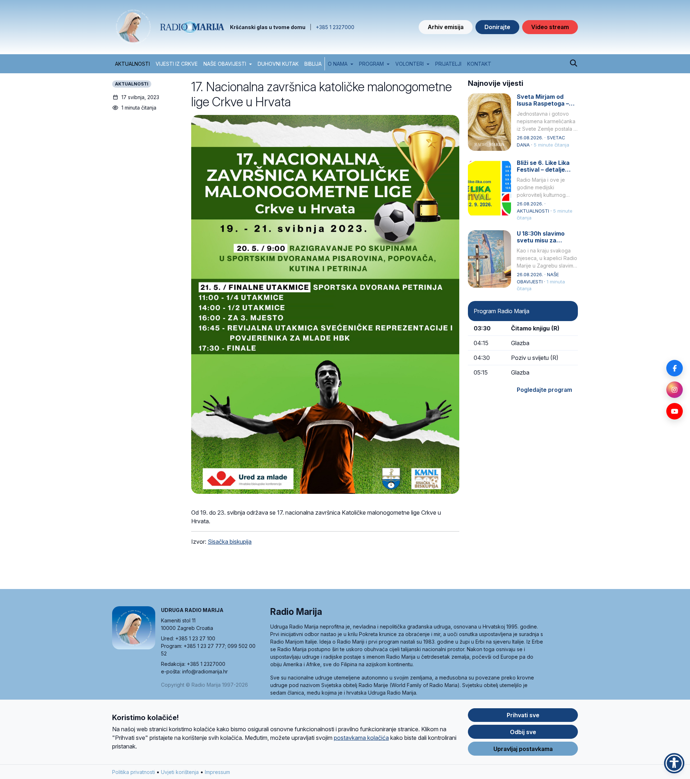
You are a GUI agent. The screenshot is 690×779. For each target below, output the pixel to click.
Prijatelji (448, 64)
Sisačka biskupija (230, 541)
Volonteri (409, 64)
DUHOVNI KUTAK (278, 64)
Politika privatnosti (133, 772)
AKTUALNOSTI (132, 64)
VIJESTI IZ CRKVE (177, 64)
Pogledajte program (544, 389)
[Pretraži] (573, 63)
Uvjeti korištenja (180, 772)
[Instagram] (674, 389)
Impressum (217, 772)
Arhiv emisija (446, 27)
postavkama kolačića (361, 737)
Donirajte (497, 27)
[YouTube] (674, 411)
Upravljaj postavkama (523, 748)
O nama (338, 64)
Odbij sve (523, 732)
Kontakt (479, 64)
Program (371, 64)
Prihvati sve (523, 715)
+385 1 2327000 (335, 27)
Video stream (550, 27)
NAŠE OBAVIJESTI (224, 64)
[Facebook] (674, 368)
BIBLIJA (313, 64)
